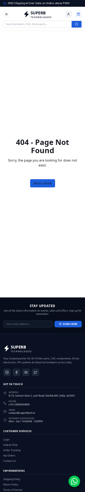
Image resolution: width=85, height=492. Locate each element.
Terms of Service (12, 490)
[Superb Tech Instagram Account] (7, 372)
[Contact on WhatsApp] (74, 481)
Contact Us (9, 461)
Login (6, 439)
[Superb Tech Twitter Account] (35, 372)
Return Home (42, 183)
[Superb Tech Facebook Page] (16, 372)
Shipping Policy (11, 479)
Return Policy (10, 484)
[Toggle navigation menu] (6, 14)
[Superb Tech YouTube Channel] (26, 372)
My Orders (9, 455)
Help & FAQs (10, 445)
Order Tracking (11, 450)
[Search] (76, 24)
